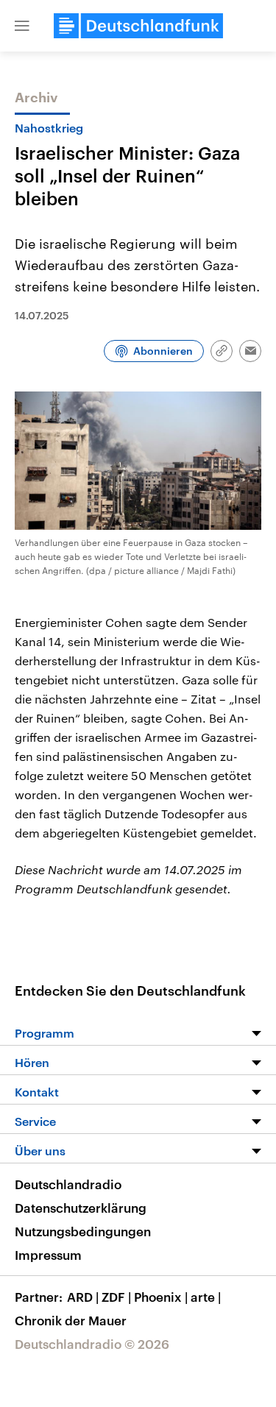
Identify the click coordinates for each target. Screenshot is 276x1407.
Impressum (48, 1254)
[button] (22, 25)
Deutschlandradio (68, 1184)
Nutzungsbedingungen (83, 1231)
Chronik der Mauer (71, 1320)
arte (206, 1296)
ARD (83, 1296)
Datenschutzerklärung (80, 1207)
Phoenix (161, 1296)
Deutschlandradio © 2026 (92, 1343)
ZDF (116, 1296)
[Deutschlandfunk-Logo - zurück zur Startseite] (138, 25)
